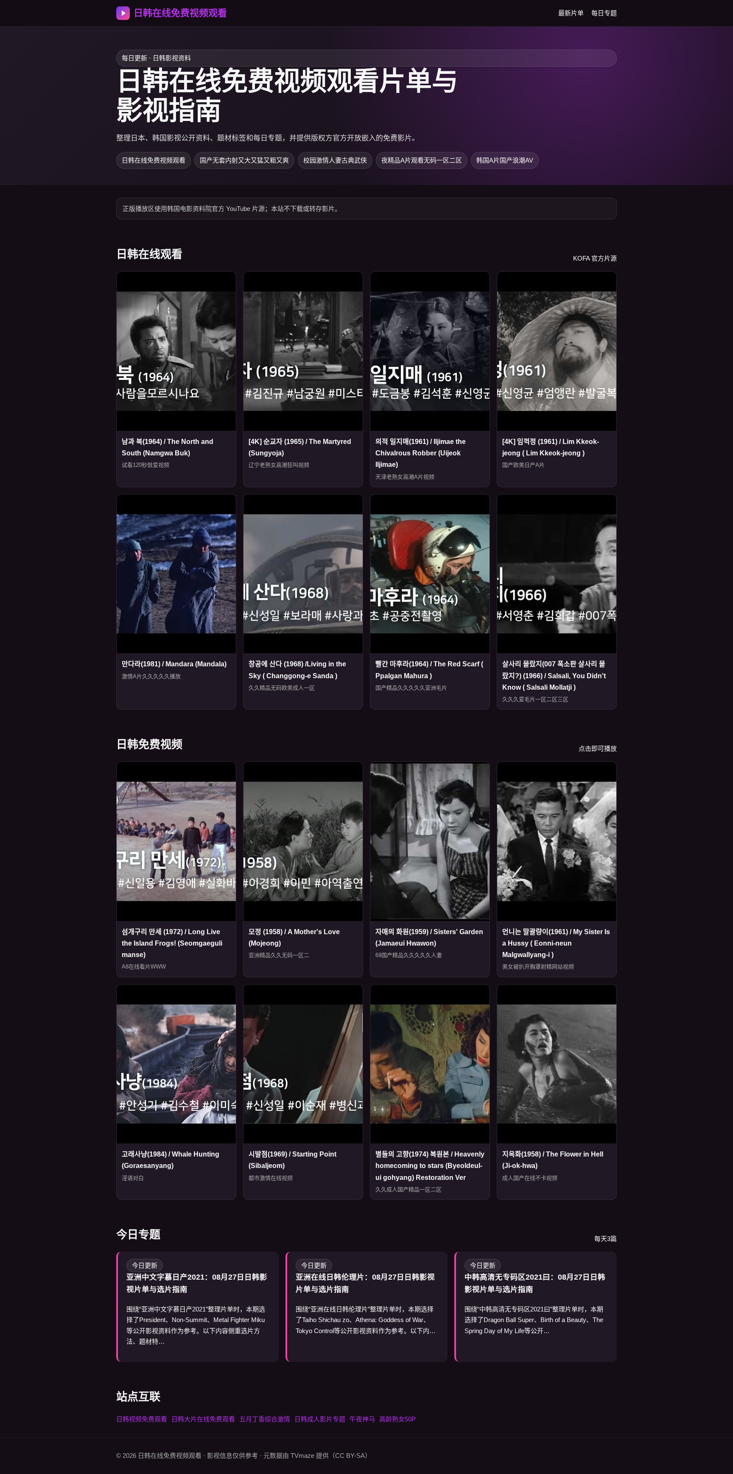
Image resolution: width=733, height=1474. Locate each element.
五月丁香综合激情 (264, 1419)
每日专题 (604, 13)
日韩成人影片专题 (319, 1419)
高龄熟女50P (397, 1419)
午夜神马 (362, 1419)
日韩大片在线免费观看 (203, 1419)
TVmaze (302, 1455)
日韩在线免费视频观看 (180, 13)
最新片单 (571, 13)
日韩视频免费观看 (141, 1419)
